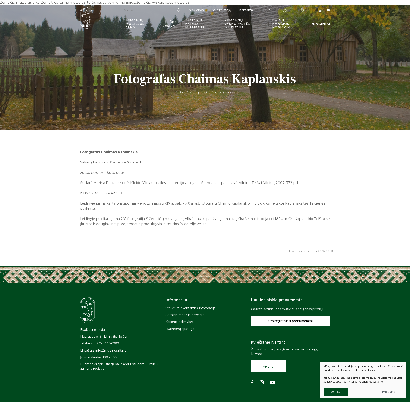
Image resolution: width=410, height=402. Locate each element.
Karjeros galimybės (179, 322)
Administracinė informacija (184, 315)
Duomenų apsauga (179, 329)
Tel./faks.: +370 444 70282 (99, 343)
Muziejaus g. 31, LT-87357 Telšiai (103, 336)
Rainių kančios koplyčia (281, 23)
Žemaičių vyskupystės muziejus (237, 23)
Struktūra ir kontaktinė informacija (190, 308)
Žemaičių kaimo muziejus (194, 23)
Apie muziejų (221, 10)
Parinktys (388, 392)
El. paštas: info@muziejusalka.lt (103, 350)
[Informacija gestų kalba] (302, 9)
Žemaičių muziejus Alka (135, 23)
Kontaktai (246, 10)
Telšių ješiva (169, 24)
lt (264, 10)
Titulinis (179, 92)
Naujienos (196, 10)
